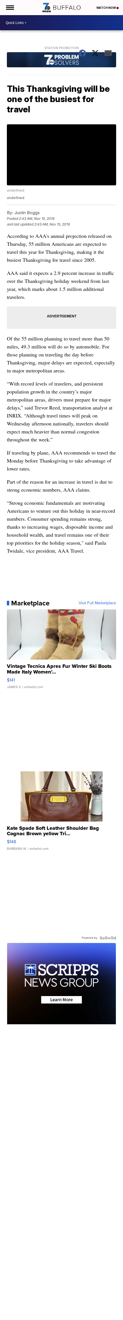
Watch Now (106, 7)
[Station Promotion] (61, 60)
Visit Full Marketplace (97, 603)
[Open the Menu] (9, 7)
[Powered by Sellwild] (108, 938)
